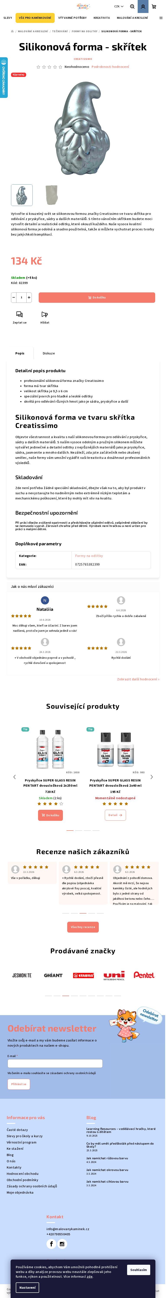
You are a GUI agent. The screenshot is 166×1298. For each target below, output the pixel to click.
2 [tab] (74, 913)
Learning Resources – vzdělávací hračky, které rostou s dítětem (121, 1130)
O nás (11, 1161)
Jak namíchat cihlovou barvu (107, 1181)
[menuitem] (7, 18)
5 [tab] (100, 913)
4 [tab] (91, 913)
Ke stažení (15, 1148)
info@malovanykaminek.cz (67, 1229)
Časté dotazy (17, 1129)
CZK (117, 6)
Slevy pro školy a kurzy (25, 1136)
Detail (113, 815)
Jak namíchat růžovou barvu (107, 1158)
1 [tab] (65, 913)
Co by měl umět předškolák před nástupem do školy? (120, 1145)
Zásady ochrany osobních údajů (32, 1186)
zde (90, 1276)
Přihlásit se (18, 1084)
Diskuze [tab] (49, 353)
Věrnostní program (22, 1142)
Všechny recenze (83, 927)
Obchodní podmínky (22, 1180)
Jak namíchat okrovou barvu (107, 1169)
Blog (10, 1155)
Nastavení (27, 1287)
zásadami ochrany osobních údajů (73, 1073)
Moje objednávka (20, 1192)
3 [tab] (83, 913)
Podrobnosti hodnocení (110, 66)
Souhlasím (138, 1270)
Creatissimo (83, 59)
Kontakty (14, 1167)
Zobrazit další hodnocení (137, 679)
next (151, 776)
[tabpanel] (22, 975)
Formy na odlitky (89, 555)
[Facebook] (51, 1244)
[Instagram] (62, 1244)
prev (14, 776)
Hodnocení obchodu (23, 1173)
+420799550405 (58, 1234)
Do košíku (99, 297)
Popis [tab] (20, 353)
